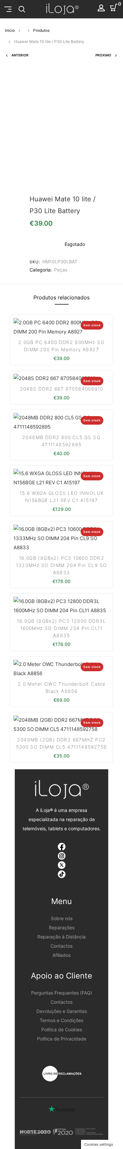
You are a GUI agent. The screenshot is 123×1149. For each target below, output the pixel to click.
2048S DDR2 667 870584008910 (61, 389)
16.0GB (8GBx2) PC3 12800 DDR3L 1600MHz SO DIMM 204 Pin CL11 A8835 (61, 628)
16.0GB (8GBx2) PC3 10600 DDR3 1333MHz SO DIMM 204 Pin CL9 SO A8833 (61, 565)
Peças (60, 269)
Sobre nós (61, 918)
